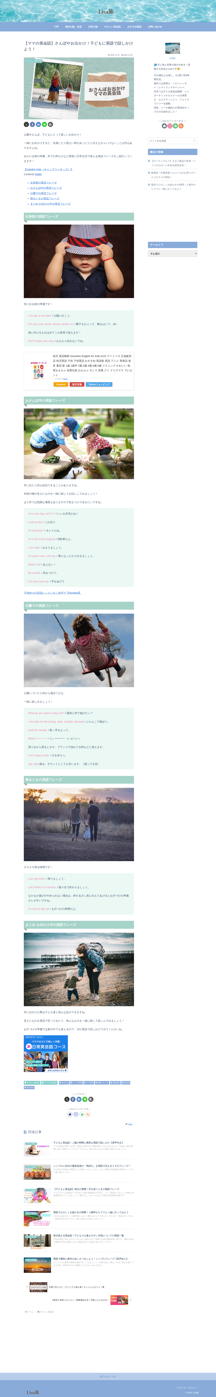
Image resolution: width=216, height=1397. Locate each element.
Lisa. (173, 57)
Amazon (61, 384)
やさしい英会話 (33, 1083)
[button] (50, 124)
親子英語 (30, 1087)
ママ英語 (89, 1083)
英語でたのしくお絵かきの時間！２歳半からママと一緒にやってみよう (173, 186)
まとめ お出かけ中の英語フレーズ (50, 203)
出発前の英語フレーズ (43, 182)
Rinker (65, 379)
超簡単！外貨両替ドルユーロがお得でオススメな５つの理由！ (173, 174)
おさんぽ (65, 1083)
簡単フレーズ (103, 1083)
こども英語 (77, 1083)
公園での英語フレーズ (43, 193)
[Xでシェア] (26, 124)
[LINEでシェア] (44, 124)
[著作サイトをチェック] (69, 1114)
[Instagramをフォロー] (75, 1114)
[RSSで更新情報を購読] (88, 1114)
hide (38, 174)
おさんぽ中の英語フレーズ (46, 188)
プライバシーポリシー (186, 1388)
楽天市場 (77, 384)
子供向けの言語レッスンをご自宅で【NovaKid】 (52, 592)
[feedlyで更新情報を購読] (81, 1114)
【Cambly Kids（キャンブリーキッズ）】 (48, 169)
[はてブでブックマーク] (38, 124)
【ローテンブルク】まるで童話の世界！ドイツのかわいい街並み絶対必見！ (173, 163)
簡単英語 (116, 1083)
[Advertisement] (172, 216)
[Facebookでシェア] (32, 124)
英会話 (126, 1083)
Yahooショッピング (99, 384)
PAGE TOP (109, 1376)
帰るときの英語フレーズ (44, 198)
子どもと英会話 (50, 1083)
